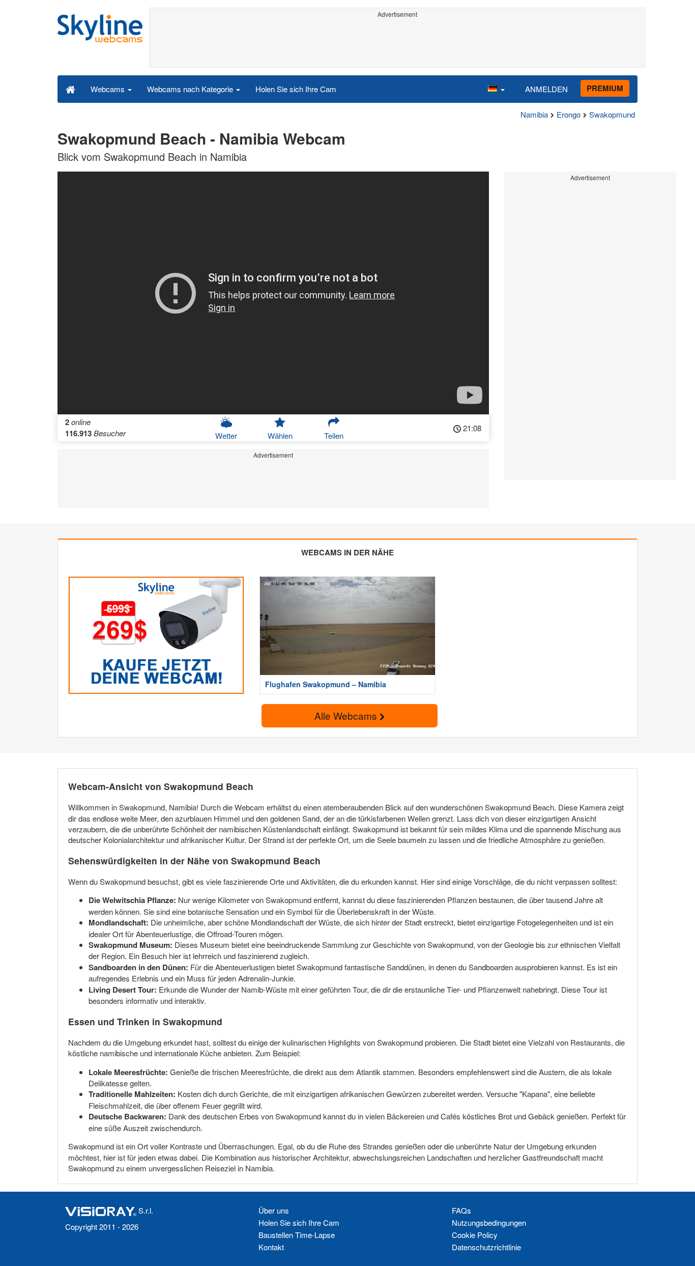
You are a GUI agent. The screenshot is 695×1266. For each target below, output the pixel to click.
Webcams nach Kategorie (191, 88)
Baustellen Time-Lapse (296, 1234)
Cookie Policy (475, 1234)
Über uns (273, 1210)
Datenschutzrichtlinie (486, 1247)
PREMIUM (605, 88)
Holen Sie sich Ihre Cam (295, 88)
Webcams (109, 88)
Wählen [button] (280, 435)
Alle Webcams (347, 715)
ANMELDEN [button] (546, 88)
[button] (496, 88)
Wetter (226, 435)
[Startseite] (70, 88)
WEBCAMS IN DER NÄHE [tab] (347, 552)
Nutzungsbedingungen (489, 1222)
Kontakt (271, 1247)
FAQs (461, 1210)
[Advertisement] (397, 44)
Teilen (333, 435)
